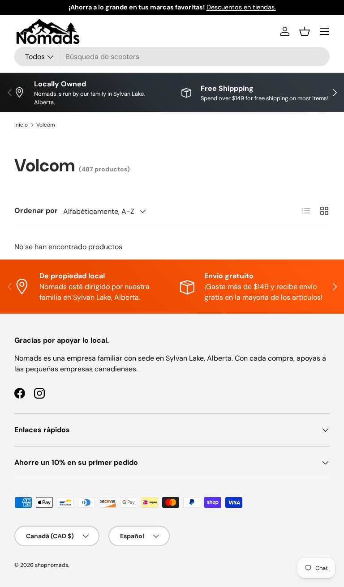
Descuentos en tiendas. (241, 7)
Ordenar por (36, 210)
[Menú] (324, 31)
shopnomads (51, 565)
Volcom (45, 124)
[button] (304, 31)
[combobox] (172, 56)
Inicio (21, 124)
